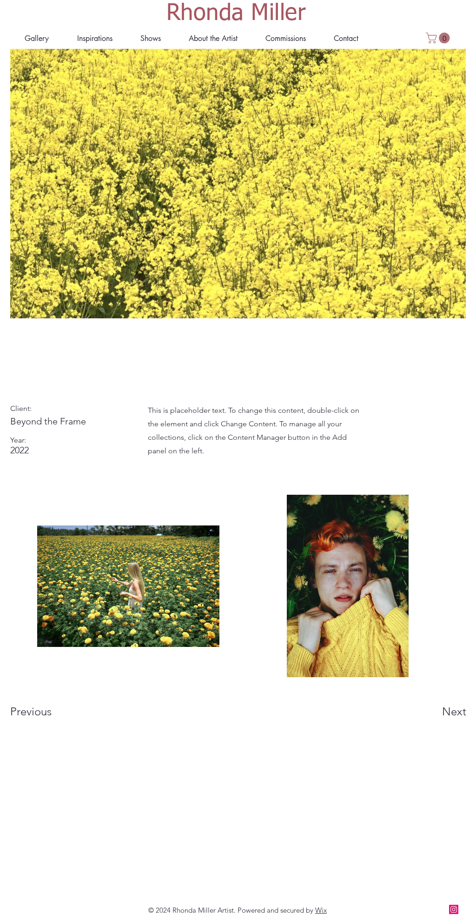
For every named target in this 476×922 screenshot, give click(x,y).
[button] (213, 38)
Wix (321, 910)
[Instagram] (453, 909)
